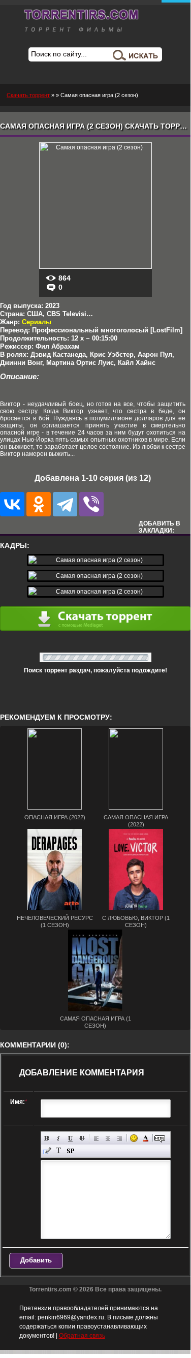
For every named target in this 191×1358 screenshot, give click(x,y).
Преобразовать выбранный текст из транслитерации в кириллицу (59, 1151)
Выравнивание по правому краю (119, 1138)
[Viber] (91, 504)
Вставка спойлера (70, 1151)
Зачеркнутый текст (82, 1138)
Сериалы (36, 322)
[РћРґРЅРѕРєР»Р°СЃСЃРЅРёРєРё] (38, 504)
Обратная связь (82, 1335)
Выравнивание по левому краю (96, 1138)
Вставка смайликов (134, 1138)
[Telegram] (65, 504)
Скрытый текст (160, 1138)
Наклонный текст (59, 1138)
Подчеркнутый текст (70, 1138)
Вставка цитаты (47, 1151)
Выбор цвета (145, 1138)
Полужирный (47, 1138)
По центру (108, 1138)
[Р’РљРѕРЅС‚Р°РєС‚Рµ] (12, 504)
